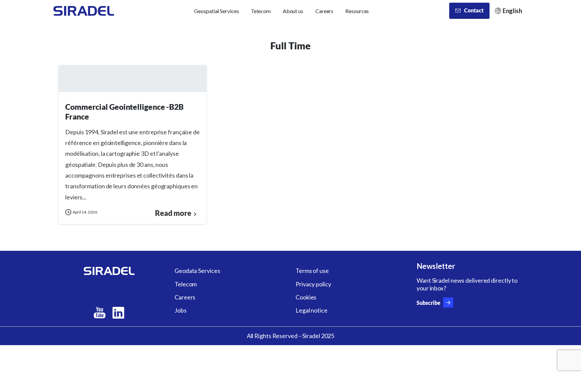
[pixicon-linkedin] (118, 313)
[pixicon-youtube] (99, 313)
